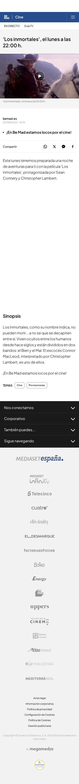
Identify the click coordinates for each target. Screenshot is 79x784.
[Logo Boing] (39, 565)
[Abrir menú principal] (73, 17)
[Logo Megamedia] (41, 749)
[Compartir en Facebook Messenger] (63, 147)
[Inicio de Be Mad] (6, 17)
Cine (19, 17)
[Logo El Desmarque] (39, 536)
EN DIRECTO (12, 26)
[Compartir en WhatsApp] (45, 147)
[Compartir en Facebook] (72, 147)
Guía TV (28, 26)
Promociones (37, 385)
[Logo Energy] (39, 579)
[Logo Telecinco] (39, 494)
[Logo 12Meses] (39, 636)
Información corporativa (40, 703)
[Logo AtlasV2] (39, 650)
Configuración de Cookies (40, 714)
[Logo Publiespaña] (39, 664)
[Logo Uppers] (39, 607)
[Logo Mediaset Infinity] (39, 479)
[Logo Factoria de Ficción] (39, 550)
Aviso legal (39, 698)
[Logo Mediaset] (39, 461)
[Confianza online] (40, 769)
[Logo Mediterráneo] (39, 678)
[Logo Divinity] (39, 522)
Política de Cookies (39, 720)
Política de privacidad (39, 709)
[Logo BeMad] (39, 593)
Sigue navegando (19, 440)
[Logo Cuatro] (39, 508)
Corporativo (14, 418)
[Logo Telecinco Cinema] (39, 621)
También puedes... (19, 429)
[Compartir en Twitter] (54, 147)
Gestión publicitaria (39, 725)
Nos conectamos (19, 407)
